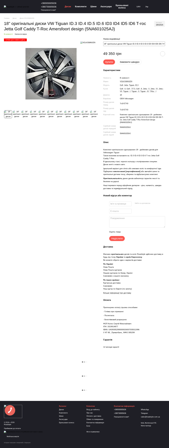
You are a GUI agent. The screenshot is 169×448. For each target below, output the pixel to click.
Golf (121, 85)
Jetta (126, 85)
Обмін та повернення (94, 419)
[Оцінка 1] (125, 231)
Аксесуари (106, 6)
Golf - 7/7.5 (131, 89)
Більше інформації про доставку (117, 293)
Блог (88, 426)
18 (121, 95)
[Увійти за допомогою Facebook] (153, 203)
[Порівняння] (162, 6)
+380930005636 (48, 3)
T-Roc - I (153, 91)
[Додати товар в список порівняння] (155, 53)
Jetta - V (146, 89)
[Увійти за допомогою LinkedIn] (161, 203)
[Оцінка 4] (138, 231)
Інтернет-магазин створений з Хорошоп (17, 442)
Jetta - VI (154, 89)
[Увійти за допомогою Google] (157, 203)
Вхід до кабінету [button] (93, 410)
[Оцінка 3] (133, 231)
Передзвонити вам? (48, 10)
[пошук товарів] (155, 6)
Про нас (89, 413)
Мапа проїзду (146, 426)
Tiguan (131, 85)
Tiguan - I (126, 91)
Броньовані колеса (122, 6)
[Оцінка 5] (142, 231)
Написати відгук (21, 34)
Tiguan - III (144, 91)
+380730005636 (48, 7)
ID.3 (136, 85)
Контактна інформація (95, 423)
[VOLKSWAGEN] (88, 42)
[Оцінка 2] (129, 231)
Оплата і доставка (93, 416)
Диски (68, 6)
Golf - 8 (139, 89)
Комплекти (80, 6)
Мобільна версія (12, 436)
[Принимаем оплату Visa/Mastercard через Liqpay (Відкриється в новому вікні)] (23, 432)
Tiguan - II (135, 91)
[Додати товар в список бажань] (162, 53)
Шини (93, 6)
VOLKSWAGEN (126, 81)
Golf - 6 (123, 89)
